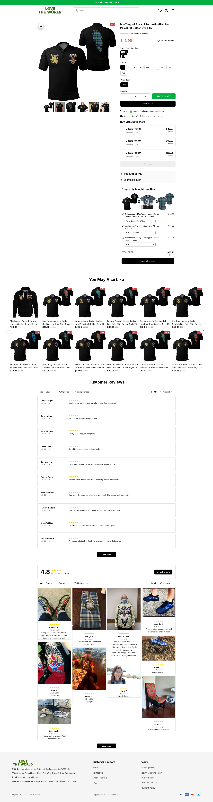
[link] (9, 793)
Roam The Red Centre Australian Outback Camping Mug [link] (29, 794)
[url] (28, 777)
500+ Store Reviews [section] (139, 34)
